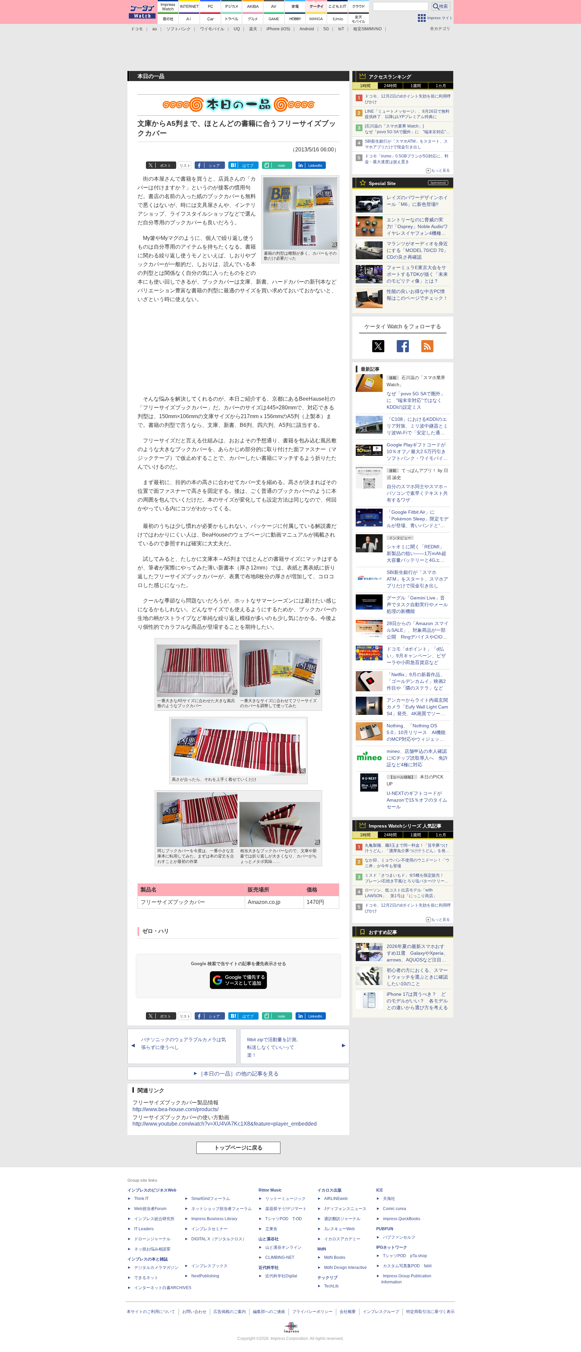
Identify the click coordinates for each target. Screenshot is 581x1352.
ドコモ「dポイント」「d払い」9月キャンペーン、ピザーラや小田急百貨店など (416, 655)
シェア (214, 165)
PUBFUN (384, 1229)
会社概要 (348, 1311)
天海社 (389, 1198)
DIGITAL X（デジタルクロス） (218, 1239)
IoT (341, 29)
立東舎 (271, 1229)
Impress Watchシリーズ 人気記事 (405, 826)
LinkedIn (315, 165)
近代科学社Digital (281, 1276)
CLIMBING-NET (279, 1257)
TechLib (331, 1286)
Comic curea (394, 1208)
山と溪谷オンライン (283, 1247)
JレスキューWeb (339, 1229)
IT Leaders (144, 1229)
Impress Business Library (214, 1218)
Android (307, 29)
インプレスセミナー (209, 1229)
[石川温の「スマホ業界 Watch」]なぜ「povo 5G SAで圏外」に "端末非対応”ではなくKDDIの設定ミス (407, 132)
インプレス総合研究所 (154, 1218)
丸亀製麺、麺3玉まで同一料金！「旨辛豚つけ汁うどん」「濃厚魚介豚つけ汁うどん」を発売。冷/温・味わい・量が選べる (406, 851)
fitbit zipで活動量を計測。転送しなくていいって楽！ (274, 1047)
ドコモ (137, 29)
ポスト (165, 165)
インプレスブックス (209, 1266)
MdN (321, 1249)
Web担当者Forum (150, 1208)
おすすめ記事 (383, 932)
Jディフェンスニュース (345, 1208)
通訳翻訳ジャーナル (342, 1218)
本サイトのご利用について (151, 1311)
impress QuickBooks (401, 1218)
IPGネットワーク (391, 1247)
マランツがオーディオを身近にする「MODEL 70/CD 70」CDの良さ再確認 (417, 250)
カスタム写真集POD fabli (407, 1266)
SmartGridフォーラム (210, 1198)
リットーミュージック (285, 1198)
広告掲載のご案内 (230, 1311)
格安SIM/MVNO (367, 29)
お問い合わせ (194, 1311)
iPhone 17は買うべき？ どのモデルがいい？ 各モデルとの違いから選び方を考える (417, 1000)
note (281, 165)
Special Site (382, 183)
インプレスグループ (381, 1311)
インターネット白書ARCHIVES (162, 1287)
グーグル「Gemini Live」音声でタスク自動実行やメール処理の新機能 (417, 604)
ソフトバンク (178, 29)
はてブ (248, 165)
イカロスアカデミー (342, 1239)
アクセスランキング (390, 76)
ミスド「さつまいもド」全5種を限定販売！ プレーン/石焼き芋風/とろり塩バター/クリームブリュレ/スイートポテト (407, 881)
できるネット (146, 1277)
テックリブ (327, 1277)
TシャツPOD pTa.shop (405, 1255)
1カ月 (441, 85)
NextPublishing (205, 1276)
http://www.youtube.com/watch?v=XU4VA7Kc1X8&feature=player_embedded (224, 1124)
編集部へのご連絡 (269, 1311)
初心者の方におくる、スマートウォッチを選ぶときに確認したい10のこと (417, 976)
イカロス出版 (329, 1190)
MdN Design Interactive (345, 1267)
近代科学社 (269, 1267)
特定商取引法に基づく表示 (430, 1311)
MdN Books (334, 1257)
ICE (379, 1190)
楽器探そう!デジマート (286, 1208)
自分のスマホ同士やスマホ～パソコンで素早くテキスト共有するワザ (417, 493)
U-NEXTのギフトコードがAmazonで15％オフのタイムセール (417, 800)
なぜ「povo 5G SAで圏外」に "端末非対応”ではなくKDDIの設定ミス (416, 400)
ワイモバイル (212, 29)
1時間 (365, 85)
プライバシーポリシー (312, 1311)
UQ (237, 29)
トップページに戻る (238, 1147)
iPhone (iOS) (278, 29)
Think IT (141, 1198)
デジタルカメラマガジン (156, 1267)
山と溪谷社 (269, 1239)
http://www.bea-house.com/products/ (175, 1109)
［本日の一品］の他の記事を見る (238, 1073)
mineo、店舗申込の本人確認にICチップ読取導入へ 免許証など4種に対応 (417, 757)
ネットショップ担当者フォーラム (221, 1208)
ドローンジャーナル (152, 1239)
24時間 (390, 85)
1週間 (416, 85)
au (154, 29)
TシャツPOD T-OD (283, 1218)
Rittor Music (270, 1190)
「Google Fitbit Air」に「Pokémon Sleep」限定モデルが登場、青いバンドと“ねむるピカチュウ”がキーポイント (418, 525)
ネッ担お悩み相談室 (152, 1249)
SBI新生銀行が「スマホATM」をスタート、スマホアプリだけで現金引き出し (417, 579)
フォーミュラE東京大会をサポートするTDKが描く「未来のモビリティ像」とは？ (417, 274)
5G (326, 29)
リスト (185, 165)
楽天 (253, 29)
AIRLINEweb (336, 1198)
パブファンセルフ (399, 1237)
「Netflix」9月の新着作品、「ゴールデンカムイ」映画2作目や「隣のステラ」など (416, 681)
